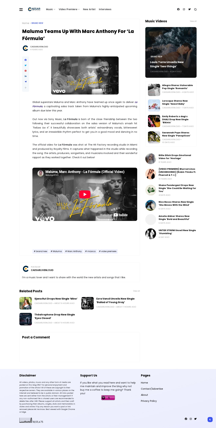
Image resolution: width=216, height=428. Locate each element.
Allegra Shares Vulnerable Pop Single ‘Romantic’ (177, 87)
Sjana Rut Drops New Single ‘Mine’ (55, 298)
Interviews (105, 9)
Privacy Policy (149, 401)
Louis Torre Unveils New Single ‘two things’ (167, 64)
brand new (37, 23)
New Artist (89, 9)
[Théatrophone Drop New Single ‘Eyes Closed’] (25, 319)
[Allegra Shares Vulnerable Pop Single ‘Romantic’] (154, 90)
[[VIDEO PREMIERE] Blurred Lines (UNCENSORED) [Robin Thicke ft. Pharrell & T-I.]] (150, 174)
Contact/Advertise (152, 388)
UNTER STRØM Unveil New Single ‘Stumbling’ (177, 232)
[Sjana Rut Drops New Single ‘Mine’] (25, 303)
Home (25, 23)
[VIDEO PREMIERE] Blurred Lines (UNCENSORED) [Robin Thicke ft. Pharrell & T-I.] (177, 172)
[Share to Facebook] (25, 60)
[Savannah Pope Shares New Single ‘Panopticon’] (154, 137)
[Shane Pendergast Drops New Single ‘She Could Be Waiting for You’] (150, 190)
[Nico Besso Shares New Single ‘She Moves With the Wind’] (150, 205)
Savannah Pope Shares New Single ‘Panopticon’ (176, 134)
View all (136, 291)
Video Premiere (68, 9)
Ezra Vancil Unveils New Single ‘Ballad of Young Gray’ (115, 300)
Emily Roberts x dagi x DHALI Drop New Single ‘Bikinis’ (175, 119)
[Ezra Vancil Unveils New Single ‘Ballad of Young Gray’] (87, 303)
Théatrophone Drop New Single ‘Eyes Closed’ (54, 316)
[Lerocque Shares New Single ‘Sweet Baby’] (154, 105)
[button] (25, 87)
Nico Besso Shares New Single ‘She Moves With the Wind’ (176, 203)
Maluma (57, 251)
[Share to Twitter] (25, 65)
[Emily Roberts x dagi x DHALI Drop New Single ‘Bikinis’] (154, 121)
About (144, 395)
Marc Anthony (75, 251)
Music (49, 9)
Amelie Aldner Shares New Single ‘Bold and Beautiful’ (174, 218)
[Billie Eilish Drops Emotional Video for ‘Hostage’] (150, 158)
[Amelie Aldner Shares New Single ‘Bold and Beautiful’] (150, 219)
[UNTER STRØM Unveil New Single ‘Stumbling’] (150, 233)
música (91, 251)
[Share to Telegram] (25, 82)
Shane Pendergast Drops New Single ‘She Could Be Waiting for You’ (177, 188)
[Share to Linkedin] (25, 76)
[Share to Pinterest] (25, 71)
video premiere (108, 251)
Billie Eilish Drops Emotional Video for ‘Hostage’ (175, 157)
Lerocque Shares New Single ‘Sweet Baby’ (175, 102)
